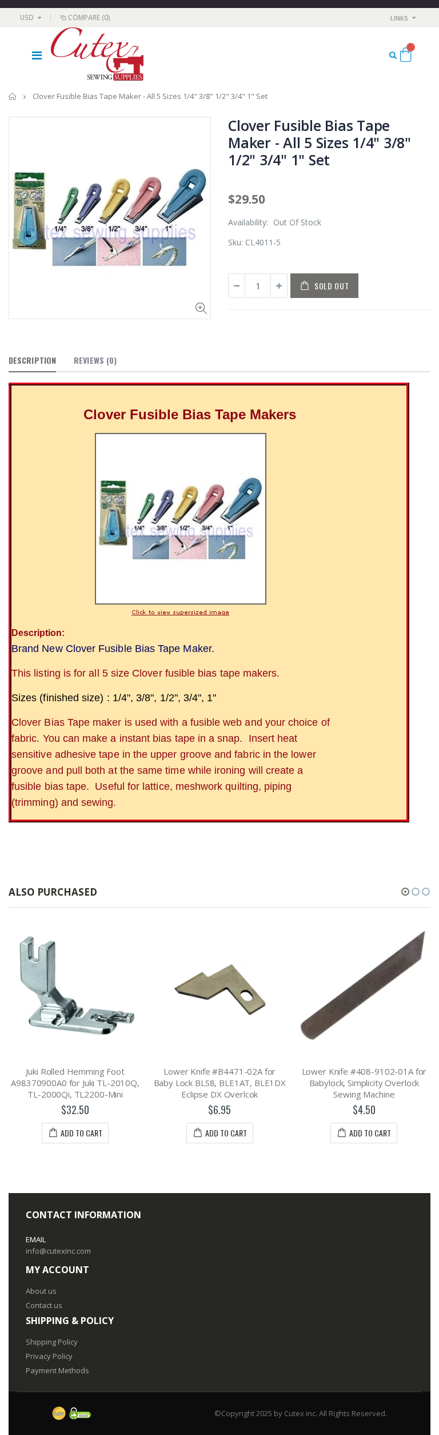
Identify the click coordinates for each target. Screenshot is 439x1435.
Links (399, 18)
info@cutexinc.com (58, 1251)
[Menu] (37, 55)
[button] (405, 892)
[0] (405, 56)
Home (13, 96)
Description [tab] (32, 360)
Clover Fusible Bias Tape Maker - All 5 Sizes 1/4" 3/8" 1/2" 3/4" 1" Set (319, 142)
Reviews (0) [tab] (95, 360)
